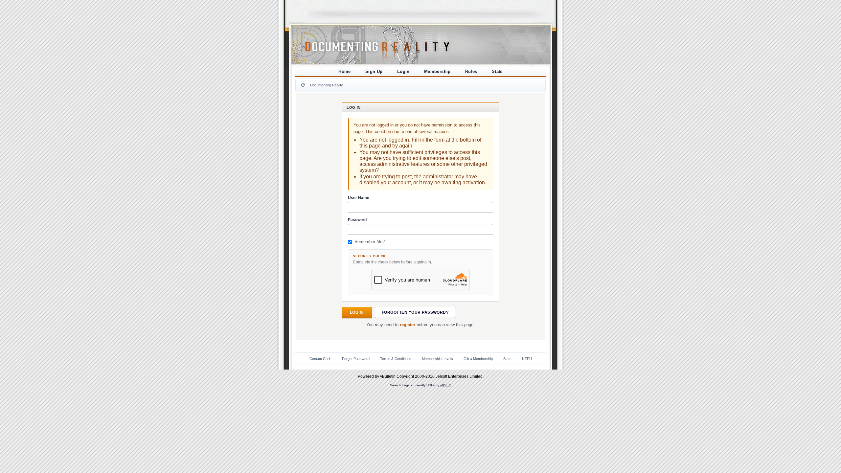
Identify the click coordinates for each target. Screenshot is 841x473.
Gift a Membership (478, 359)
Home (344, 71)
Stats (497, 71)
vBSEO (445, 385)
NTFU (527, 359)
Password (357, 219)
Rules (471, 71)
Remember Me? (369, 241)
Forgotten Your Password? (415, 312)
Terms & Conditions (395, 359)
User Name (358, 197)
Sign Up (374, 71)
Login (403, 71)
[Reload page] (302, 85)
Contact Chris (320, 359)
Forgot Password (356, 359)
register (407, 325)
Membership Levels (437, 359)
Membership (437, 71)
